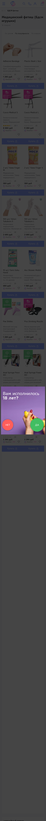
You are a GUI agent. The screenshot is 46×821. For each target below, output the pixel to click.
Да (37, 424)
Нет (8, 424)
